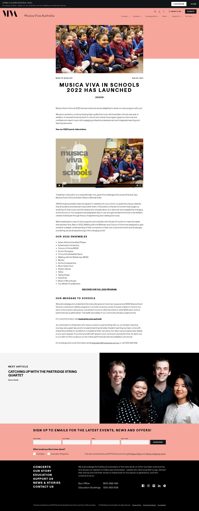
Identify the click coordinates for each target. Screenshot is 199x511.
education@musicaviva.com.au (105, 343)
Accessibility (162, 505)
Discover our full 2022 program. (99, 289)
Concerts (40, 454)
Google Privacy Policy (70, 505)
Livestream (179, 4)
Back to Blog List (64, 78)
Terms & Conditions (149, 505)
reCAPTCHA (53, 505)
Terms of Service (153, 454)
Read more (13, 380)
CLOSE (193, 4)
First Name (37, 438)
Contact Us (43, 486)
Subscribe (158, 442)
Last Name (66, 438)
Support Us (43, 478)
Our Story (42, 471)
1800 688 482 (110, 483)
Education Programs (60, 454)
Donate (190, 11)
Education (42, 475)
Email (94, 438)
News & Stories (47, 482)
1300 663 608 (110, 487)
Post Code (124, 438)
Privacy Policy (136, 454)
